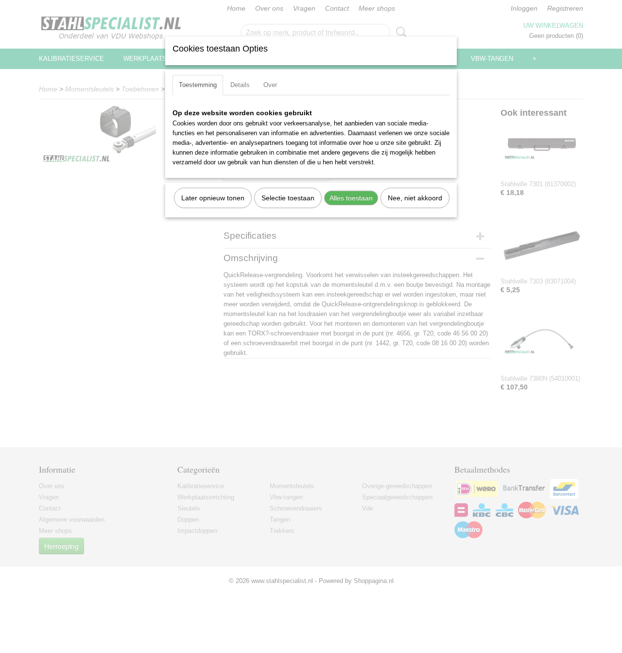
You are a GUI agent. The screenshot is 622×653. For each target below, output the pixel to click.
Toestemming (198, 84)
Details (240, 84)
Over (270, 84)
